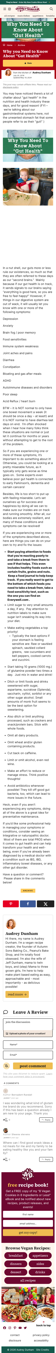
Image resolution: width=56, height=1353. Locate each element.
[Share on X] (45, 903)
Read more (15, 995)
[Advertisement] (28, 235)
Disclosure (15, 1340)
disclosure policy (11, 87)
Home (9, 45)
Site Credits (42, 1349)
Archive (21, 45)
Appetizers (38, 16)
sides (40, 1264)
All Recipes (9, 16)
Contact (15, 1335)
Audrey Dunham (27, 9)
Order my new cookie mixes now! (26, 2)
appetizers (40, 1256)
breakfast (51, 16)
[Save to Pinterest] (11, 903)
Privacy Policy (41, 1335)
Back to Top (43, 1325)
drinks (40, 1272)
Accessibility (41, 1340)
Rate (29, 63)
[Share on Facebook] (28, 903)
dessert (15, 1272)
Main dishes (24, 16)
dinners (16, 1264)
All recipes (28, 1281)
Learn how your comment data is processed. (27, 1075)
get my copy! (28, 1233)
